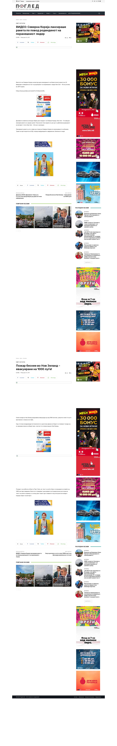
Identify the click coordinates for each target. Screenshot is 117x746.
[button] (99, 13)
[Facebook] (92, 1)
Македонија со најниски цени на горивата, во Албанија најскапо (91, 246)
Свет (21, 19)
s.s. (18, 37)
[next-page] (20, 231)
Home (17, 19)
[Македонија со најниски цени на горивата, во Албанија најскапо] (79, 246)
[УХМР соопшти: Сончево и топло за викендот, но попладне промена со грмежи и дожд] (44, 217)
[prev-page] (17, 231)
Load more (87, 262)
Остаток (25, 19)
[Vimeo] (98, 1)
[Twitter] (96, 1)
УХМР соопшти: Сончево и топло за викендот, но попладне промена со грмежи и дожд (43, 224)
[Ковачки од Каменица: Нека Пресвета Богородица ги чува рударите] (25, 217)
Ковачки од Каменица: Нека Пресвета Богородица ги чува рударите (25, 224)
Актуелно (62, 217)
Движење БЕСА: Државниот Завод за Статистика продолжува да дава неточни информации (29, 196)
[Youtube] (100, 1)
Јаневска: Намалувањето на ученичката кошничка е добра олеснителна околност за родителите (92, 256)
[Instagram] (94, 1)
